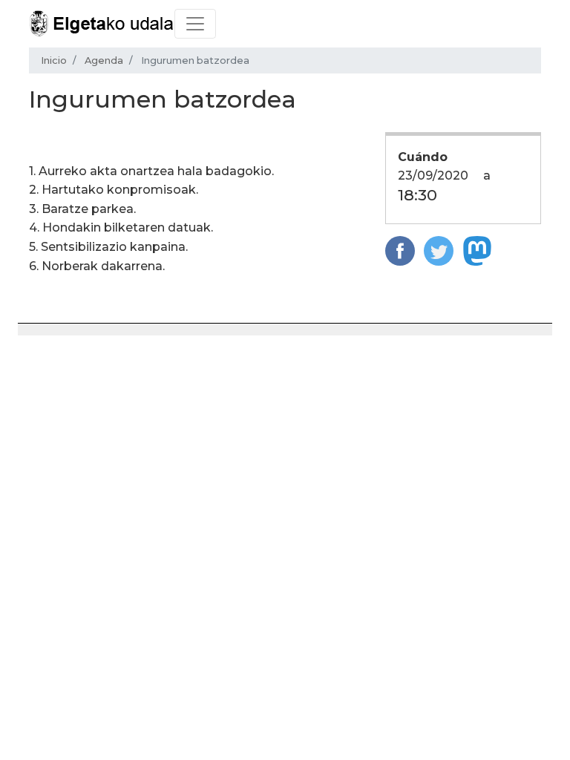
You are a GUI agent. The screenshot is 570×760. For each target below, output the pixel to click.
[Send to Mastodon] (477, 250)
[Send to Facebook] (400, 250)
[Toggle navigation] (195, 24)
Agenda (104, 60)
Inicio (54, 60)
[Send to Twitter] (438, 250)
